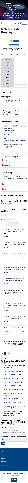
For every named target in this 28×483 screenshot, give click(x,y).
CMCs (5, 160)
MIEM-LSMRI (8, 132)
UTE (6, 148)
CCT (7, 80)
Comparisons (7, 165)
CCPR (7, 71)
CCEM (7, 62)
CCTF (7, 83)
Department (4, 224)
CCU (7, 86)
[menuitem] (3, 451)
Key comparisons (7, 203)
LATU (6, 104)
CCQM (7, 74)
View (3, 443)
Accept (14, 479)
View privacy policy (14, 475)
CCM (7, 68)
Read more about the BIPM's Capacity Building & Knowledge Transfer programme (14, 431)
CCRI (7, 77)
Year (2, 219)
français (24, 23)
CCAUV (8, 59)
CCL (7, 65)
